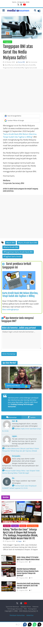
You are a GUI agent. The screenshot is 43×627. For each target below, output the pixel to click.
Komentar (13, 417)
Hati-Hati (7, 526)
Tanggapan (7, 42)
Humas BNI (21, 62)
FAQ (25, 609)
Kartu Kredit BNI (30, 65)
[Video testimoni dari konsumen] (21, 378)
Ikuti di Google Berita (14, 116)
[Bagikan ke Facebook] (25, 624)
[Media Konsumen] (18, 11)
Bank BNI (7, 65)
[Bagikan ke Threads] (39, 624)
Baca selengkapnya (10, 309)
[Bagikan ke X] (30, 624)
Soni (13, 421)
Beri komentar (32, 62)
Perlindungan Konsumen (14, 609)
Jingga (20, 541)
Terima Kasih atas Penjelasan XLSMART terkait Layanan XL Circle (19, 487)
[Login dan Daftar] (39, 11)
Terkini (32, 417)
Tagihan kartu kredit (30, 68)
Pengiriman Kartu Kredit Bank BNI (13, 68)
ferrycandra (16, 456)
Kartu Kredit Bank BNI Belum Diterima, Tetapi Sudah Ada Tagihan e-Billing (20, 294)
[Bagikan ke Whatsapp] (34, 624)
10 (31, 578)
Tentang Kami (32, 609)
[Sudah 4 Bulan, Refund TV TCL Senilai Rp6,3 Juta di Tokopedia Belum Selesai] (8, 556)
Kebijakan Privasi (26, 607)
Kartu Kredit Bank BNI (18, 65)
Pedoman (35, 607)
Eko (13, 478)
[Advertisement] (21, 90)
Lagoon (14, 436)
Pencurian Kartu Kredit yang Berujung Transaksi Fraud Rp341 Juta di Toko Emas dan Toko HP (28, 586)
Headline (15, 526)
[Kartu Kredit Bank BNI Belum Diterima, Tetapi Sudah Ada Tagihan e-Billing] (18, 272)
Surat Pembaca (32, 526)
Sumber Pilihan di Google (15, 120)
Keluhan (22, 526)
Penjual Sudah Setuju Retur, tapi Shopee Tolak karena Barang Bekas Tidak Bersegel (20, 472)
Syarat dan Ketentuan (12, 607)
